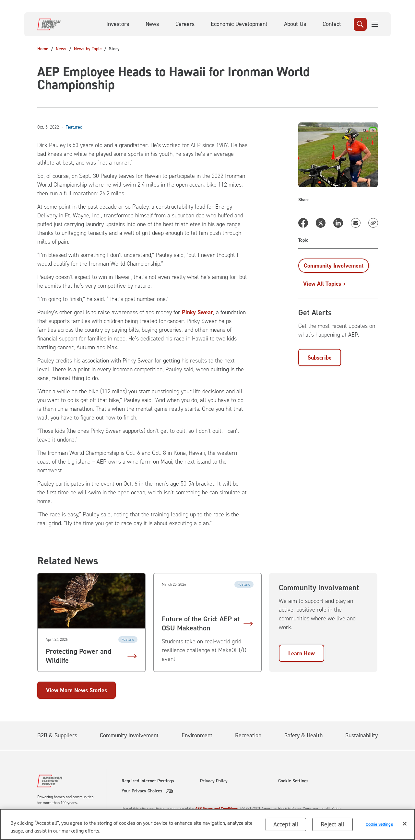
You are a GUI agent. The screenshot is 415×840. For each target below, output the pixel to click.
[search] (360, 24)
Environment (197, 735)
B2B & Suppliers (57, 735)
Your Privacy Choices (142, 791)
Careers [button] (185, 24)
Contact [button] (332, 24)
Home (42, 49)
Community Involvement (129, 735)
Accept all (286, 824)
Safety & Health (303, 735)
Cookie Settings (293, 781)
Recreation (248, 735)
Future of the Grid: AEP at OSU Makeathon (201, 624)
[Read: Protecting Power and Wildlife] (91, 600)
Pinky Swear (197, 312)
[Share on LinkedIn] (338, 223)
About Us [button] (295, 24)
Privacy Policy (214, 781)
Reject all (332, 824)
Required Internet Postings (148, 781)
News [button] (152, 24)
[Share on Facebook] (303, 223)
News (61, 49)
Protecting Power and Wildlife (78, 656)
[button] (375, 24)
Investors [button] (117, 24)
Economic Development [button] (239, 24)
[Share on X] (321, 223)
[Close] (404, 824)
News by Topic (87, 49)
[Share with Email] (356, 223)
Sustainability (361, 735)
